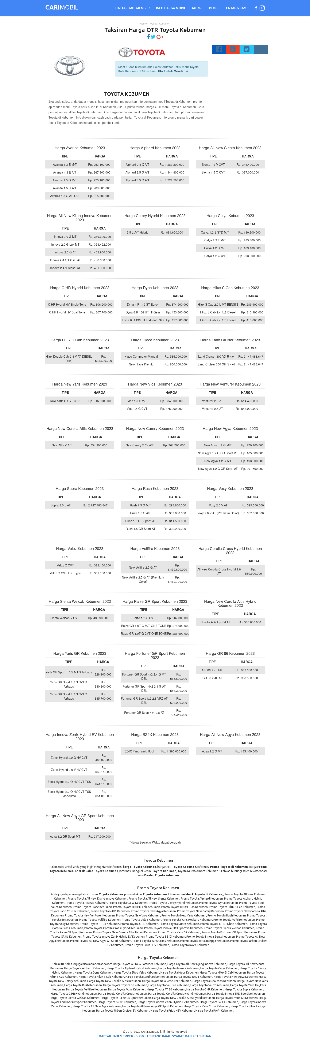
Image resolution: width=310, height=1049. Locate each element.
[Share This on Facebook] (148, 37)
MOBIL (61, 8)
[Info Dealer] (153, 37)
